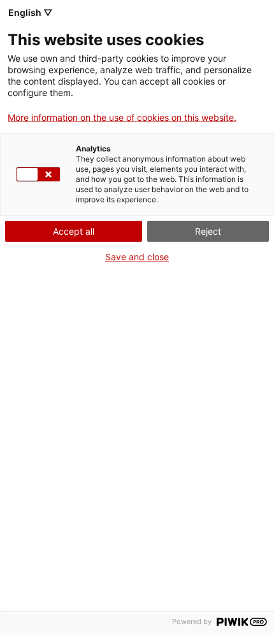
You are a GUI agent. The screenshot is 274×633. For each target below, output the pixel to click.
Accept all (73, 231)
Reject (208, 231)
